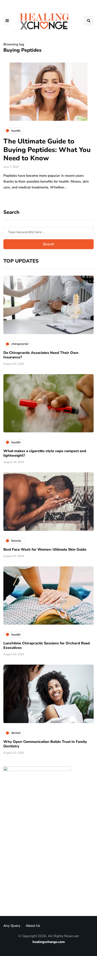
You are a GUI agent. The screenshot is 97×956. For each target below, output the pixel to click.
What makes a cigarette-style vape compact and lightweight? (44, 453)
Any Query (11, 925)
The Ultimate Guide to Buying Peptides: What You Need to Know (47, 150)
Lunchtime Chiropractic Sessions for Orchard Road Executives (46, 645)
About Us (33, 925)
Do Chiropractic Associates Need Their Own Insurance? (41, 355)
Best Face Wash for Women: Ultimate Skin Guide (44, 549)
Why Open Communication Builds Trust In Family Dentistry (45, 744)
